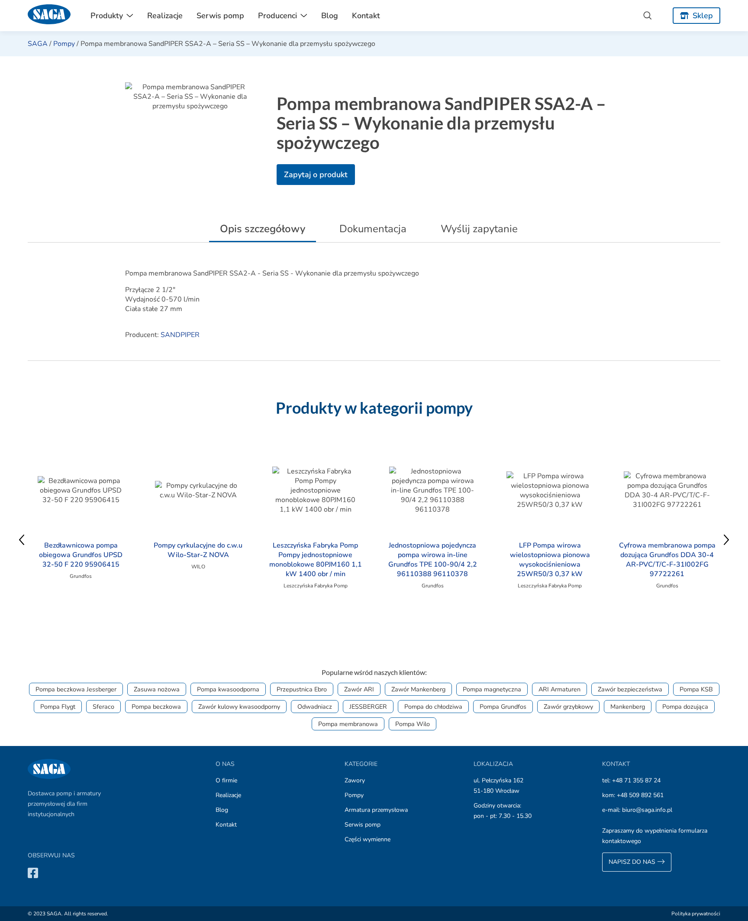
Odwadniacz (314, 706)
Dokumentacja (372, 229)
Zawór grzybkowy (568, 706)
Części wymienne (367, 839)
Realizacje (165, 15)
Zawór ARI (359, 689)
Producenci (277, 15)
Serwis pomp (220, 15)
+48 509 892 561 (640, 795)
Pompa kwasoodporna (228, 689)
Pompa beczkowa (156, 706)
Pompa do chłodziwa (433, 706)
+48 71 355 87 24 (636, 780)
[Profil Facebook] (33, 872)
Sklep (703, 15)
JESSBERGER (368, 706)
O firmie (226, 780)
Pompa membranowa (348, 724)
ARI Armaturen (559, 689)
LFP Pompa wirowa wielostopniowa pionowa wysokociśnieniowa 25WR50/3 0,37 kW (550, 560)
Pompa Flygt (57, 706)
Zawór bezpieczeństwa (630, 689)
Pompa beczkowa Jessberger (75, 689)
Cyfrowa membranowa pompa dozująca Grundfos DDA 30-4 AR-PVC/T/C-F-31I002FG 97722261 (667, 560)
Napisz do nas (633, 862)
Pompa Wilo (412, 724)
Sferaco (103, 706)
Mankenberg (627, 706)
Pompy (64, 44)
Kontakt (366, 15)
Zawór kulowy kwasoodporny (239, 706)
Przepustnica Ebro (302, 689)
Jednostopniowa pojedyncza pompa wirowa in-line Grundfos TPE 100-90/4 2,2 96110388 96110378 (432, 560)
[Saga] (49, 15)
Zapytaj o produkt (316, 174)
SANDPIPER (180, 335)
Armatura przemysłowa (376, 810)
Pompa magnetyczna (492, 689)
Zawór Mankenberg (418, 689)
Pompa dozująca (685, 706)
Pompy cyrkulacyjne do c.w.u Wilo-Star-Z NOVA (198, 550)
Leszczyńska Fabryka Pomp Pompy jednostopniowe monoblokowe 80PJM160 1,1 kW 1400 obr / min (315, 560)
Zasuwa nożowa (157, 689)
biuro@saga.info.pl (647, 810)
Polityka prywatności (695, 913)
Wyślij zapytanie (479, 229)
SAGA (38, 44)
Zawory (355, 780)
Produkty (106, 15)
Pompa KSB (696, 689)
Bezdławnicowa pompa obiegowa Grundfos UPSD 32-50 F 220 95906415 (81, 555)
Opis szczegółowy (262, 229)
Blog (329, 15)
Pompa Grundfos (503, 706)
